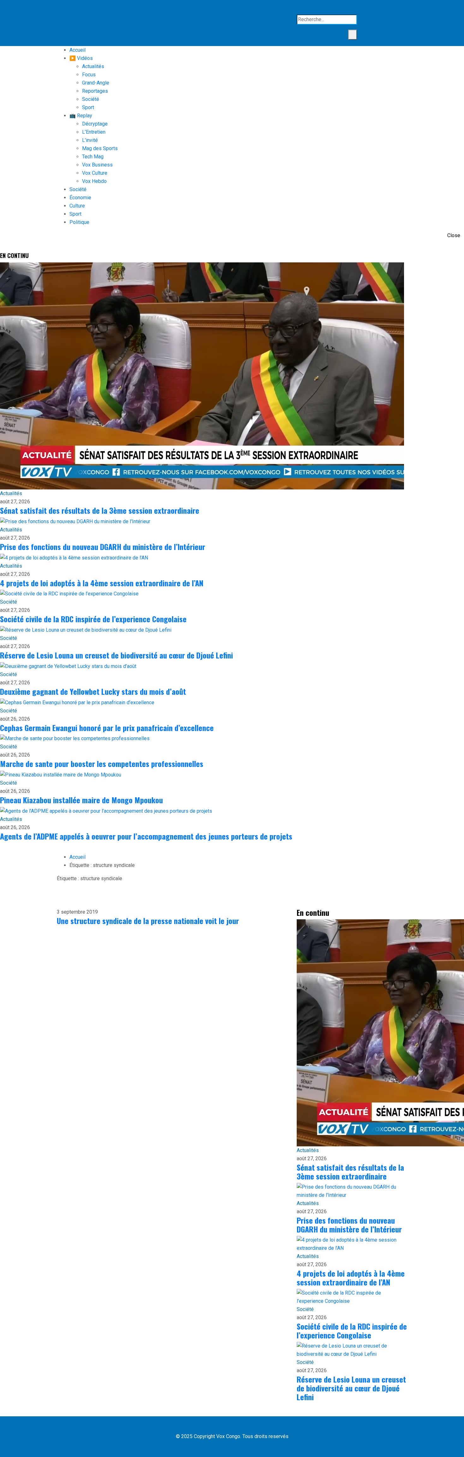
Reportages (95, 91)
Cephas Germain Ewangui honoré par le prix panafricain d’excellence (107, 727)
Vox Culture (94, 173)
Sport (88, 107)
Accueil (77, 50)
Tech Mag (93, 157)
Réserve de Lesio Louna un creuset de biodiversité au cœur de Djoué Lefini (116, 655)
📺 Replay (80, 116)
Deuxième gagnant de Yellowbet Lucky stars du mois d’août (93, 691)
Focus (89, 75)
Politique (79, 222)
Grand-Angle (95, 83)
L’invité (90, 140)
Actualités (93, 66)
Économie (80, 198)
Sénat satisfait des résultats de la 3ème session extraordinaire (99, 510)
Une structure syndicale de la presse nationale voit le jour (148, 920)
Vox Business (97, 165)
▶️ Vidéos (81, 58)
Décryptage (95, 124)
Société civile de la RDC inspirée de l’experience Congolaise (93, 618)
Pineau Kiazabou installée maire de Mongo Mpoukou (81, 799)
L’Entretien (93, 132)
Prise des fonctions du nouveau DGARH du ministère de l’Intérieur (102, 546)
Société (90, 99)
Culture (77, 206)
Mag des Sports (100, 148)
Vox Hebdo (94, 181)
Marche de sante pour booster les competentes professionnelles (101, 763)
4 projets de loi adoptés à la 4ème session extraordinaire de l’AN (101, 582)
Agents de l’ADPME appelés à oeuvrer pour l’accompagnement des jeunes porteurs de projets (146, 836)
